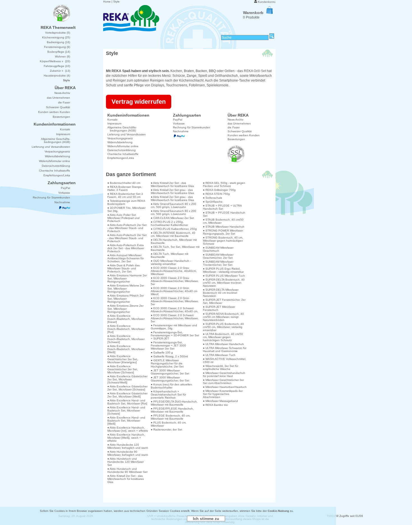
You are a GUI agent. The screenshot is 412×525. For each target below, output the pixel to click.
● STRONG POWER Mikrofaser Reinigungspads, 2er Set (223, 232)
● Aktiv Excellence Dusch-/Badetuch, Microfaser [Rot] (126, 329)
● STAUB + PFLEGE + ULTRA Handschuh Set (222, 207)
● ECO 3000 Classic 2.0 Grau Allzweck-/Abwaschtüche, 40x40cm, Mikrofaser (174, 271)
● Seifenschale (212, 197)
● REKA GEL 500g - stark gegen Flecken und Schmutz (224, 184)
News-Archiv (235, 119)
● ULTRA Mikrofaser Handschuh (223, 344)
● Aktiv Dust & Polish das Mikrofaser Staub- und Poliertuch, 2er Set (123, 268)
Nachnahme (181, 131)
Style (116, 1)
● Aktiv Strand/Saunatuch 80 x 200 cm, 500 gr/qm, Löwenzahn (173, 205)
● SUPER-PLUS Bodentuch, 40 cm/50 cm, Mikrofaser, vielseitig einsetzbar (223, 327)
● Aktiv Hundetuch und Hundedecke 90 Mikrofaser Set (127, 470)
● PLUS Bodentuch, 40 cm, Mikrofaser (168, 424)
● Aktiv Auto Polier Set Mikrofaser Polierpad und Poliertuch (123, 218)
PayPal (177, 119)
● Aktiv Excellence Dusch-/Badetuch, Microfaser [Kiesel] (126, 318)
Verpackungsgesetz (120, 138)
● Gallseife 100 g (162, 352)
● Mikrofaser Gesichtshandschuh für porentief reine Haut (224, 374)
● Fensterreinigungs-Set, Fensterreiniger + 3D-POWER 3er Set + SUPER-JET (175, 335)
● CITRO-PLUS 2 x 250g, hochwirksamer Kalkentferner (169, 223)
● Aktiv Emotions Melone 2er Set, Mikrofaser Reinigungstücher (125, 288)
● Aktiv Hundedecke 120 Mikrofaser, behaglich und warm (127, 446)
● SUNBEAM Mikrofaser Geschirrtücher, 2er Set (218, 256)
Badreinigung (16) (58, 42)
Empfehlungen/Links (120, 157)
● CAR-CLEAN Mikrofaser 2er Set (172, 217)
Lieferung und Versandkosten (126, 134)
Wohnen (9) (62, 56)
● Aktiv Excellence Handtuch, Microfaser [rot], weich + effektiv (127, 429)
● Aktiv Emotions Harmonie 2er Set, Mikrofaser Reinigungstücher (127, 278)
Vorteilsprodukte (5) (57, 32)
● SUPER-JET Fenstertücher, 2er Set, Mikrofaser (224, 301)
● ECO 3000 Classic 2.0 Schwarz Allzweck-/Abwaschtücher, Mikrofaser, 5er (174, 318)
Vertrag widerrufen (139, 101)
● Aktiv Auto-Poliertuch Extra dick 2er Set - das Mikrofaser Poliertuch (125, 248)
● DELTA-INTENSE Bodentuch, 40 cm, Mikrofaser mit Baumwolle (173, 234)
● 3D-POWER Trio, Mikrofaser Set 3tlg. (126, 209)
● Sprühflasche (213, 201)
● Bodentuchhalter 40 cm (123, 182)
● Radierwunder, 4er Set (166, 429)
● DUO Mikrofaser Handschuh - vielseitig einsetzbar (171, 262)
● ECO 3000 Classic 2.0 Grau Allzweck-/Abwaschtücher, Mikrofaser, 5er (174, 281)
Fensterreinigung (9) (57, 46)
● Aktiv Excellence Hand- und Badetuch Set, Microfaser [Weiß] (126, 420)
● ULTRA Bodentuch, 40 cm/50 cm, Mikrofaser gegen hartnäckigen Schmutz (223, 337)
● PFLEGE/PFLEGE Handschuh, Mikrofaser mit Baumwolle (172, 410)
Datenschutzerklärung (121, 150)
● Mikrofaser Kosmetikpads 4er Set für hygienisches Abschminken (223, 394)
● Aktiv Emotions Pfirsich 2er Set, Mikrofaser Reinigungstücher (125, 298)
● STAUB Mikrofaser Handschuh (223, 226)
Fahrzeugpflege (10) (57, 66)
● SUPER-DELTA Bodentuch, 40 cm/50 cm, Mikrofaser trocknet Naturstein (224, 282)
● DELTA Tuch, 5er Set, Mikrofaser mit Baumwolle (175, 248)
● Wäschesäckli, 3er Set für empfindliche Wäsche (220, 367)
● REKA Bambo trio (215, 404)
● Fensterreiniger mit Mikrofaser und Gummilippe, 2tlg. (174, 327)
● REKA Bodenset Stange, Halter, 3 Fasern (124, 188)
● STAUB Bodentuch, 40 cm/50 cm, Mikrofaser (223, 221)
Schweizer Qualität (240, 131)
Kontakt (112, 119)
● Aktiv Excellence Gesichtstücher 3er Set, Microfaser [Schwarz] (122, 369)
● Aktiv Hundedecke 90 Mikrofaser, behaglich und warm (127, 453)
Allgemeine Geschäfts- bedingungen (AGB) (121, 129)
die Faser (234, 127)
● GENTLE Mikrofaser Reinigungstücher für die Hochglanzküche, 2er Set (167, 363)
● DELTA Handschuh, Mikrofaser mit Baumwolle (174, 241)
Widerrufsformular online (122, 146)
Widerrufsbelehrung (120, 142)
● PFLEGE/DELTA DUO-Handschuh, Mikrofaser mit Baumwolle (174, 403)
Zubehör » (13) (60, 70)
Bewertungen (236, 139)
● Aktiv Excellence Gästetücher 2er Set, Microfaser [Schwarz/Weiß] (127, 379)
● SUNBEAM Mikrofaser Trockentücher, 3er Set (218, 263)
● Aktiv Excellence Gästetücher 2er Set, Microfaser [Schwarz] (127, 388)
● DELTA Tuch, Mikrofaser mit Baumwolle (169, 255)
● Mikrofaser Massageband (220, 401)
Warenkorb (253, 12)
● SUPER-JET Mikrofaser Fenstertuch (219, 308)
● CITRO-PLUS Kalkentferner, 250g (174, 228)
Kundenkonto (267, 1)
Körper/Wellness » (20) (55, 61)
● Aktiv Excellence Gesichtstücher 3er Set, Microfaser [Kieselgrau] (122, 359)
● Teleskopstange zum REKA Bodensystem (126, 202)
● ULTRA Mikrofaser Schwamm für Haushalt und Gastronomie (224, 349)
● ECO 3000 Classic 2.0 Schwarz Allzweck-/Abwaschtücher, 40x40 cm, (174, 310)
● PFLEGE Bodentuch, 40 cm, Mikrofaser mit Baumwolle (170, 417)
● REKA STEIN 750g (216, 193)
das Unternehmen (239, 123)
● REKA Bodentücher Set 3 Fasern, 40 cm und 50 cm (125, 195)
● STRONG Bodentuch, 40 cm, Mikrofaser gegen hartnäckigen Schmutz (223, 240)
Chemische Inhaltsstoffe (122, 154)
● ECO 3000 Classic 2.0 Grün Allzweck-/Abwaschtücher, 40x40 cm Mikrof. (174, 291)
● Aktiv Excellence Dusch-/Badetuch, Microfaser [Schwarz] (126, 339)
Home (107, 1)
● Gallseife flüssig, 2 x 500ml (169, 356)
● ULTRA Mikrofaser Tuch (219, 355)
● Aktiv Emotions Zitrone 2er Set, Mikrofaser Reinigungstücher (125, 308)
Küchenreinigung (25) (56, 37)
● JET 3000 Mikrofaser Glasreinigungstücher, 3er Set (170, 372)
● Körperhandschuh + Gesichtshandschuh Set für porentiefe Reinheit (168, 394)
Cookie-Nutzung (278, 510)
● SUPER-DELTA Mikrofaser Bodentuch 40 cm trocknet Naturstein (221, 292)
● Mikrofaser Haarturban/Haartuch (225, 386)
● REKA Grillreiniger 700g (219, 189)
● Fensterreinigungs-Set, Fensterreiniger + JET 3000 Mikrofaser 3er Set (168, 345)
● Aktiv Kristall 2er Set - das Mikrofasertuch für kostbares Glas (125, 479)
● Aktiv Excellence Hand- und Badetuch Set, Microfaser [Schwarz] (126, 410)
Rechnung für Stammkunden (191, 127)
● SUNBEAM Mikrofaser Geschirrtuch (218, 249)
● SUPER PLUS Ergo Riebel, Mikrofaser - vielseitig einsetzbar (223, 270)
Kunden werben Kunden (244, 135)
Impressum (114, 123)
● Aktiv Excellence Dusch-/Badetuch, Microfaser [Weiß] (126, 349)
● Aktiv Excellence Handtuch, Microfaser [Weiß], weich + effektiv (126, 437)
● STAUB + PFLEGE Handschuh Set (224, 214)
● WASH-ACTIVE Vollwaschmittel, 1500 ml (224, 360)
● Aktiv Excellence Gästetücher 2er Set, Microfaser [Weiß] (127, 395)
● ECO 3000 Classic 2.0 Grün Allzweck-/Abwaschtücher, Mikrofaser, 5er (174, 301)
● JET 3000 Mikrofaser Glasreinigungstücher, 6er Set (170, 379)
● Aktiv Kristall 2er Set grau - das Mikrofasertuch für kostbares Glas (172, 191)
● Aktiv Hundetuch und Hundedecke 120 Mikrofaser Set (125, 461)
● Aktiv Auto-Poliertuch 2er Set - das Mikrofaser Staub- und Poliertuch (127, 228)
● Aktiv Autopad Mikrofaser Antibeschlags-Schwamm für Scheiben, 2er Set (125, 258)
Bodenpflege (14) (58, 51)
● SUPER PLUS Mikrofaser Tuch (224, 275)
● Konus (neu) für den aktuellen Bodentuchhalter (171, 386)
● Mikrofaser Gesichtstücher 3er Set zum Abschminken (223, 381)
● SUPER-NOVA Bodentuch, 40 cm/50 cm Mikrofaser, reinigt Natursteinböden (223, 317)
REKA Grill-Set (255, 71)
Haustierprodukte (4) (57, 75)
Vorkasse (179, 123)
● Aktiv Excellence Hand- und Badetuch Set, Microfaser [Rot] (127, 402)
